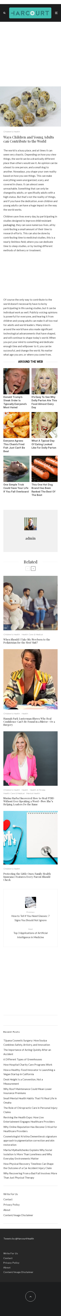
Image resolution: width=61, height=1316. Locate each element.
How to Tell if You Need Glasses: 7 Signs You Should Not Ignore (30, 916)
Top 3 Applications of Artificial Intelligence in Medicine (30, 933)
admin (30, 538)
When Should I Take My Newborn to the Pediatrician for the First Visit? (26, 641)
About (6, 1209)
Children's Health (11, 131)
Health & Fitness (37, 790)
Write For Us (10, 1194)
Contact (8, 1199)
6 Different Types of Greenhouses (22, 1059)
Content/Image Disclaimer (18, 1215)
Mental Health (33, 793)
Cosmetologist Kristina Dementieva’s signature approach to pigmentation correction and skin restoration (30, 1140)
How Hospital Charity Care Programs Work (27, 1064)
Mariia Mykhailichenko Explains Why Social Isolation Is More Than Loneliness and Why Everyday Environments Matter (27, 1154)
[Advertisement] (30, 54)
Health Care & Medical (32, 634)
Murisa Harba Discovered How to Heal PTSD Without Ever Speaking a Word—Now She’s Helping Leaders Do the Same (28, 801)
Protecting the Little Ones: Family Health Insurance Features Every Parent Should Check (27, 876)
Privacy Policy (11, 1204)
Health (25, 713)
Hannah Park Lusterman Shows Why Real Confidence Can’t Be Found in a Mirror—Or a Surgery (29, 721)
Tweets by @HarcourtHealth (18, 1238)
